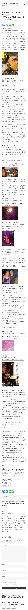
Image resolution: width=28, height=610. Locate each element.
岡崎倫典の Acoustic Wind (10, 4)
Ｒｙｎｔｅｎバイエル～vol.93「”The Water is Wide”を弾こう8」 (7, 469)
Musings (5, 407)
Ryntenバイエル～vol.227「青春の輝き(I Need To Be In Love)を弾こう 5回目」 (7, 480)
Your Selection (16, 407)
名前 (3, 564)
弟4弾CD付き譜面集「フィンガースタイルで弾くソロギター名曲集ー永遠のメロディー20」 (13, 359)
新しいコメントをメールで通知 (10, 582)
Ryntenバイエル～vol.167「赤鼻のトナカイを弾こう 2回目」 (19, 469)
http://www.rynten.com (8, 327)
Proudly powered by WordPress (9, 608)
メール (4, 570)
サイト (3, 576)
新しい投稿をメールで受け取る (10, 585)
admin (15, 496)
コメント (4, 545)
